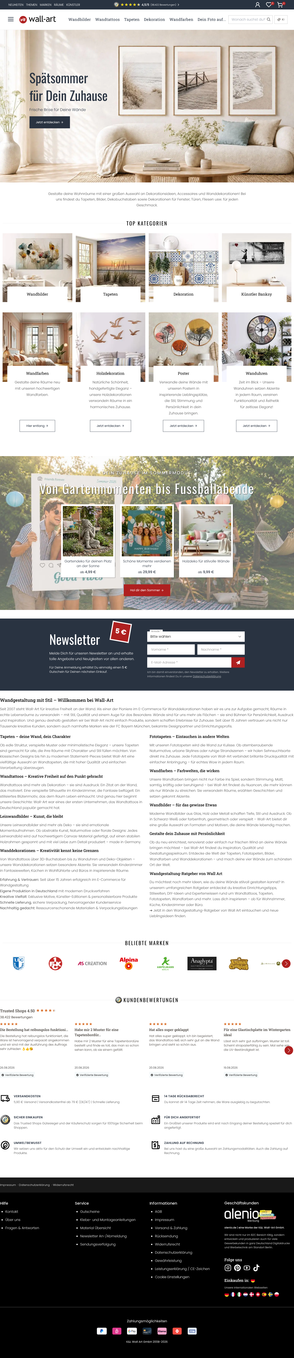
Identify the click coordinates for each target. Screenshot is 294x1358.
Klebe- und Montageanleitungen (108, 1219)
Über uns (12, 1219)
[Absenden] (238, 662)
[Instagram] (227, 1267)
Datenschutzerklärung (207, 676)
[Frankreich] (233, 1294)
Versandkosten (27, 1096)
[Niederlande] (245, 1294)
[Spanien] (264, 1294)
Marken (45, 5)
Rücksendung (166, 1236)
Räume (59, 5)
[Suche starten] (268, 19)
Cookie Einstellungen (172, 1277)
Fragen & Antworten (22, 1227)
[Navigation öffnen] (10, 19)
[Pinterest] (237, 1267)
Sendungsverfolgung (98, 1244)
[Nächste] (286, 963)
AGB (158, 1211)
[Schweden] (270, 1294)
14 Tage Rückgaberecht (184, 1096)
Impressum (8, 1185)
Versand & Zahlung (171, 1227)
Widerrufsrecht (63, 1185)
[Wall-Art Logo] (37, 19)
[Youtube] (246, 1267)
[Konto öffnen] (257, 5)
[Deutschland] (226, 1294)
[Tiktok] (256, 1267)
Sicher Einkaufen (28, 1117)
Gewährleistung (168, 1260)
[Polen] (276, 1294)
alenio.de (230, 1228)
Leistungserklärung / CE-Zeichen (182, 1268)
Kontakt (11, 1211)
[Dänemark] (251, 1294)
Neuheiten (15, 5)
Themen (31, 5)
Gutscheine (90, 1211)
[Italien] (239, 1294)
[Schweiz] (258, 1294)
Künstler (73, 5)
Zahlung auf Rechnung (184, 1143)
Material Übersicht (95, 1227)
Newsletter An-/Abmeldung (103, 1236)
